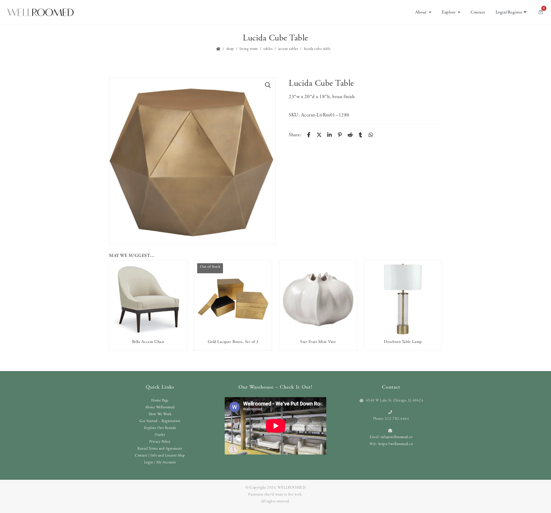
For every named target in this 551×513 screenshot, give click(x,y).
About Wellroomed (160, 407)
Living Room (249, 48)
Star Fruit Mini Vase (318, 341)
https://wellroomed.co (396, 444)
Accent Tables (288, 48)
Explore (449, 12)
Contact (478, 12)
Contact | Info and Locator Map (160, 455)
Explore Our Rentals (160, 428)
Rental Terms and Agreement (159, 448)
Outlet (160, 434)
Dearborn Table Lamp (403, 341)
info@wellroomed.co (396, 437)
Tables (267, 48)
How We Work (160, 414)
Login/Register (509, 12)
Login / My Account (160, 462)
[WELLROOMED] (40, 12)
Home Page (160, 400)
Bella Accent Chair (148, 341)
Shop (230, 48)
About (421, 12)
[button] (268, 85)
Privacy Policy (160, 441)
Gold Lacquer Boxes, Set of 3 (233, 341)
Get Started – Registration (159, 421)
